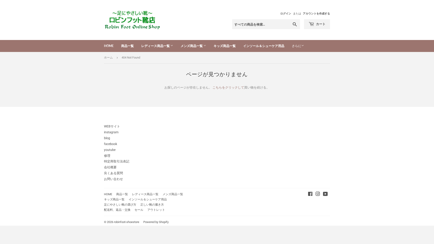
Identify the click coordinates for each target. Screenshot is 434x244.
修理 (107, 155)
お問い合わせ (113, 179)
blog (107, 138)
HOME (109, 46)
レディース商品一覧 (155, 46)
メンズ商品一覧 (192, 46)
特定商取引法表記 (116, 161)
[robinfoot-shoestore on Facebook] (310, 194)
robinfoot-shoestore (126, 222)
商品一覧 (127, 46)
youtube (110, 150)
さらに (296, 46)
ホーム (108, 57)
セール (138, 209)
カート (320, 24)
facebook (110, 144)
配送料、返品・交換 (117, 209)
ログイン (285, 13)
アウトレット (156, 209)
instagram (111, 132)
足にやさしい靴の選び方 (120, 204)
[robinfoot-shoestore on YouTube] (325, 194)
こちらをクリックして (228, 87)
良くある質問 (113, 173)
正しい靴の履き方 (152, 204)
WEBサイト (112, 126)
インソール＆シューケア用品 (263, 46)
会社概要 (110, 167)
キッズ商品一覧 (225, 46)
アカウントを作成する (316, 13)
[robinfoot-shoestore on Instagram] (318, 194)
